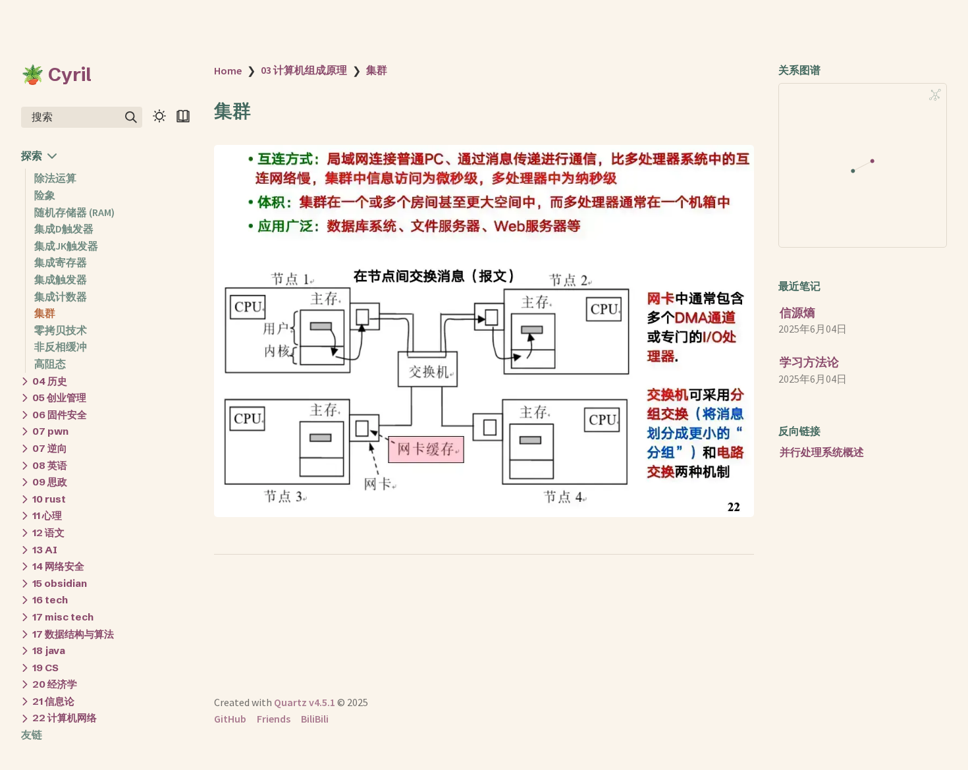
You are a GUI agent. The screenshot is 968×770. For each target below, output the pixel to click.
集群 (44, 312)
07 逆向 (49, 448)
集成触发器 (60, 279)
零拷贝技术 (60, 330)
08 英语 (49, 465)
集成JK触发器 (66, 245)
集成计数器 (60, 296)
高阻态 (50, 363)
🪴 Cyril (56, 74)
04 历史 (49, 381)
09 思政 (49, 482)
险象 (44, 195)
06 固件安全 (59, 414)
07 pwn (50, 432)
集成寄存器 (60, 262)
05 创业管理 (59, 397)
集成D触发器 (64, 229)
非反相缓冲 (60, 347)
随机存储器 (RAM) (74, 212)
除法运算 (55, 178)
